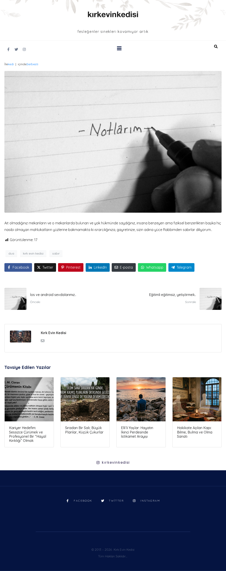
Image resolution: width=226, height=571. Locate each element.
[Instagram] (24, 49)
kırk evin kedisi (33, 253)
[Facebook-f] (8, 49)
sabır (56, 253)
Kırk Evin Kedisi (53, 333)
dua (11, 253)
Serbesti (32, 64)
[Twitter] (16, 49)
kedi (11, 64)
